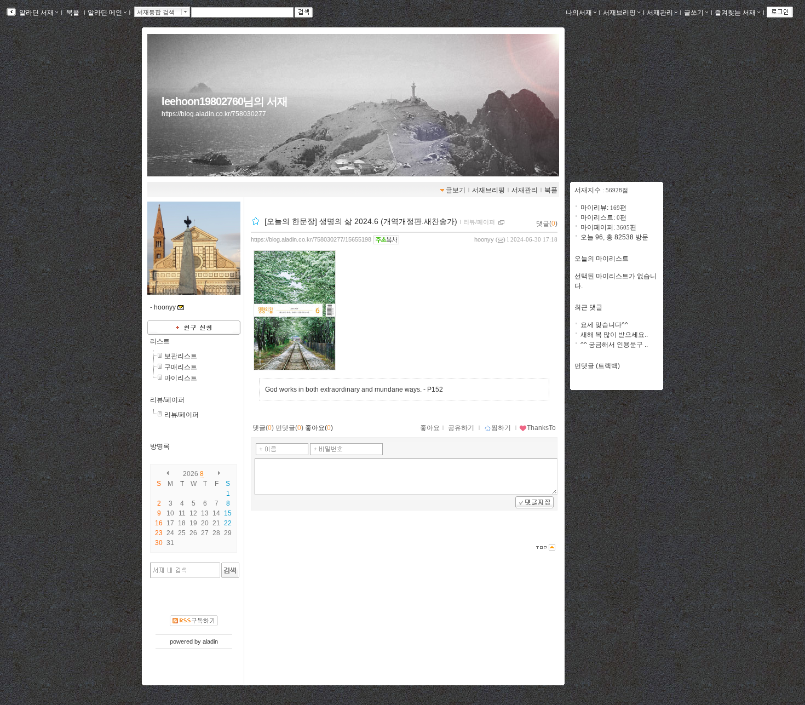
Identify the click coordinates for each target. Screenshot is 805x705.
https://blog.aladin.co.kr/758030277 (214, 114)
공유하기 (461, 428)
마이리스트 (180, 378)
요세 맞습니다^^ (604, 325)
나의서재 (579, 12)
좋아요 (430, 428)
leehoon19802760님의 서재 (225, 101)
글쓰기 (694, 12)
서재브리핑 (619, 12)
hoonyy (484, 239)
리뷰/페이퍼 (167, 400)
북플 (73, 12)
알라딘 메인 (105, 12)
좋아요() (319, 428)
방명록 (160, 446)
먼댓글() (289, 428)
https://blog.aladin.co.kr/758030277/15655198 (311, 239)
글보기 (455, 190)
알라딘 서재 (36, 12)
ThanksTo (541, 428)
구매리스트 (180, 367)
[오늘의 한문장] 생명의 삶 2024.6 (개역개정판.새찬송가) (360, 221)
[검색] (230, 570)
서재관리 (660, 12)
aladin (210, 641)
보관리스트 (180, 356)
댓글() (546, 223)
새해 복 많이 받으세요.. (614, 335)
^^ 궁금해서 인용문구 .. (614, 344)
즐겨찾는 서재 (735, 12)
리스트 (160, 341)
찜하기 (501, 428)
